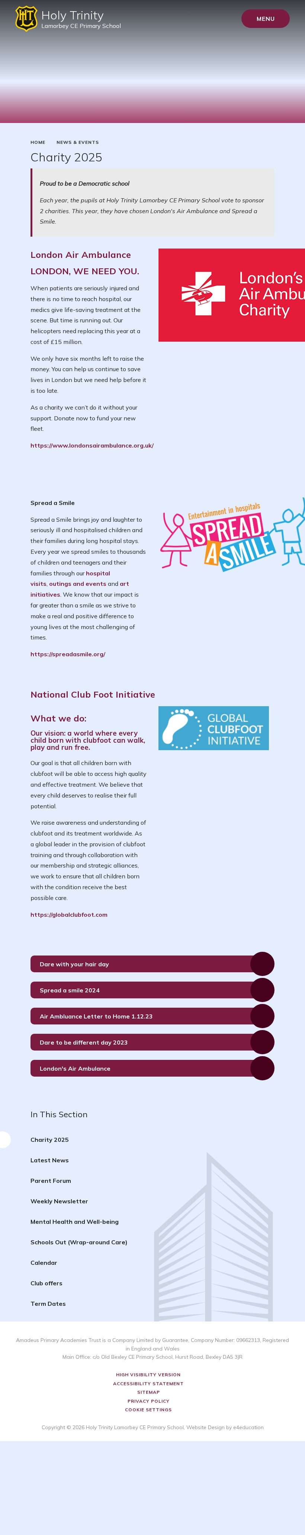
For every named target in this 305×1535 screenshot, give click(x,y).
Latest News (49, 1160)
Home (37, 142)
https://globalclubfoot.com (68, 914)
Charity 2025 (49, 1139)
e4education (248, 1427)
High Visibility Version (148, 1374)
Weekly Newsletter (59, 1201)
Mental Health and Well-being (74, 1221)
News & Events (78, 142)
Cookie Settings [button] (148, 1409)
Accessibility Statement (148, 1383)
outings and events (77, 583)
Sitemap (148, 1392)
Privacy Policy (149, 1401)
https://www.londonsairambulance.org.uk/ (92, 445)
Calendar (43, 1262)
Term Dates (48, 1303)
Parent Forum (50, 1180)
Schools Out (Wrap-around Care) (79, 1242)
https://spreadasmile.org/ (67, 654)
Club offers (46, 1283)
